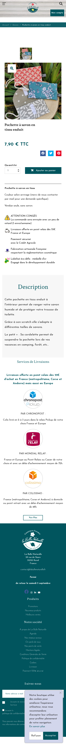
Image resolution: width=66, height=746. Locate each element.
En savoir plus (37, 726)
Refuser (36, 736)
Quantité (11, 165)
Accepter (50, 735)
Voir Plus (33, 518)
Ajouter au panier (45, 170)
